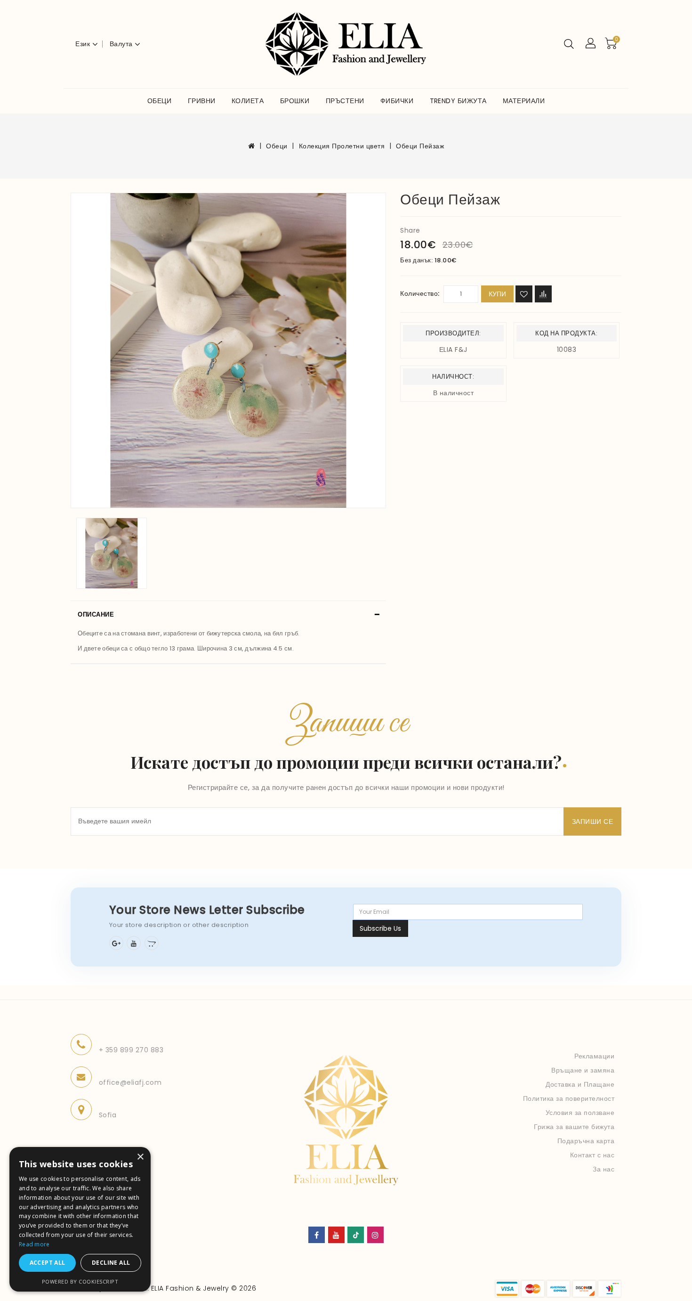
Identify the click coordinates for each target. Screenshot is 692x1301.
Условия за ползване (580, 1112)
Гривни (202, 101)
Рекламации (594, 1056)
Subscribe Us (380, 928)
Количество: (420, 293)
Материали (524, 101)
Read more (34, 1244)
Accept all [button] (47, 1263)
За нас (603, 1169)
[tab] (228, 614)
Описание (96, 614)
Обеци (159, 101)
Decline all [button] (111, 1263)
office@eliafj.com (130, 1082)
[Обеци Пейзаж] (228, 350)
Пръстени (345, 101)
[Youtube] (134, 943)
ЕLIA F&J (453, 349)
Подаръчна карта (586, 1141)
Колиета (248, 101)
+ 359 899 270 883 (131, 1050)
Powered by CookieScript (80, 1281)
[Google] (116, 943)
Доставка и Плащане (580, 1084)
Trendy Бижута (458, 101)
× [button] (140, 1157)
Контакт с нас (592, 1155)
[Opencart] (152, 943)
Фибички (396, 101)
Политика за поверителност (569, 1098)
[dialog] (80, 1219)
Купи (497, 294)
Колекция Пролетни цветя (342, 146)
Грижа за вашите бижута (574, 1126)
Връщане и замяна (582, 1070)
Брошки (295, 101)
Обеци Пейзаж (420, 146)
